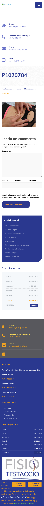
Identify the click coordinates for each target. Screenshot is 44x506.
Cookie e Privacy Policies (23, 503)
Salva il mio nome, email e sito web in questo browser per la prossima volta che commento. (20, 196)
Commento (6, 151)
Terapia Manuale (12, 256)
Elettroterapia (11, 230)
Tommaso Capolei (10, 418)
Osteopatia (9, 241)
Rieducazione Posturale (14, 249)
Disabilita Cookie (35, 484)
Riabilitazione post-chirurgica (17, 245)
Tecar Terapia (11, 253)
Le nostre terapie (12, 226)
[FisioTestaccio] (8, 3)
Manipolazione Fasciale (14, 233)
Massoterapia (10, 237)
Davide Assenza (10, 411)
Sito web (32, 180)
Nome (5, 180)
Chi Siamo (7, 408)
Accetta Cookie (18, 484)
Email (18, 180)
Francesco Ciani (9, 415)
